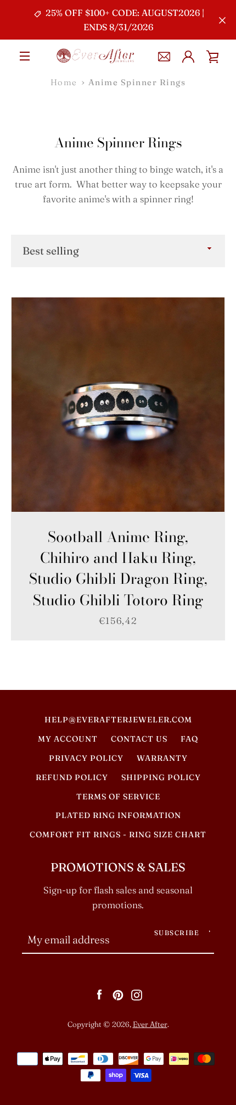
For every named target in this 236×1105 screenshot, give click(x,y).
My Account (68, 739)
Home (63, 82)
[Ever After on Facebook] (99, 993)
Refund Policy (72, 777)
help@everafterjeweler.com (118, 720)
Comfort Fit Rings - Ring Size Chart (118, 834)
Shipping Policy (161, 777)
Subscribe (177, 933)
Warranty (162, 758)
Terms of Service (118, 797)
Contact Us (139, 739)
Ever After (150, 1024)
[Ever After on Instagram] (136, 993)
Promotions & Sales (118, 867)
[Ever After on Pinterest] (118, 993)
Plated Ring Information (118, 815)
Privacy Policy (86, 758)
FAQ (189, 739)
